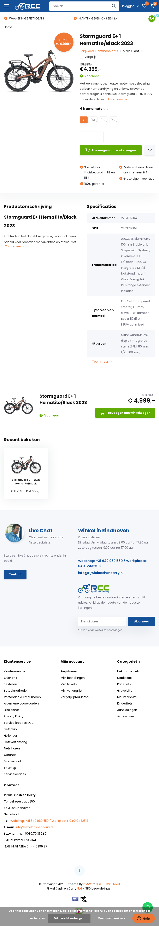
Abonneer (141, 621)
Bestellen (10, 684)
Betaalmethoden (16, 691)
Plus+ (99, 884)
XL (113, 120)
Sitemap (10, 768)
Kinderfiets (124, 703)
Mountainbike (127, 697)
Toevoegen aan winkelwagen (114, 150)
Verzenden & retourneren (22, 697)
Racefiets (124, 684)
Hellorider (10, 736)
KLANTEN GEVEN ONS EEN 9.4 (98, 18)
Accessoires (125, 716)
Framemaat (12, 761)
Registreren (69, 671)
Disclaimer (11, 710)
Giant (135, 51)
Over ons (10, 678)
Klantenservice (14, 671)
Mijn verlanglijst (71, 691)
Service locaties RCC (19, 723)
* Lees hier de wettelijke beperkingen (100, 630)
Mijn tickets (69, 684)
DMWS (88, 884)
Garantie (10, 755)
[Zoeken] (114, 6)
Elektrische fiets (128, 671)
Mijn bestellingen (73, 678)
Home (8, 27)
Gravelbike (124, 691)
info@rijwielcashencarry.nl (100, 572)
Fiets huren (12, 748)
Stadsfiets (124, 678)
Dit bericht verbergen (69, 918)
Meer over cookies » (111, 918)
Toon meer (116, 99)
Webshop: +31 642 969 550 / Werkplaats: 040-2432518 (112, 563)
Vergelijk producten (75, 697)
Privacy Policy (13, 716)
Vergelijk (90, 57)
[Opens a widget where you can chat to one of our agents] (143, 919)
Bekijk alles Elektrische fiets (99, 51)
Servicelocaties (15, 774)
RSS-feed (113, 884)
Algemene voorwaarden (21, 703)
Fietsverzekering (15, 742)
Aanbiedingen (127, 710)
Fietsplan (10, 729)
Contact (15, 574)
